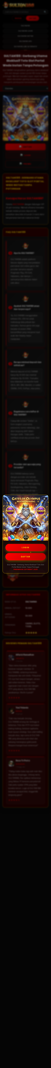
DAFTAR (25, 556)
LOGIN (25, 547)
